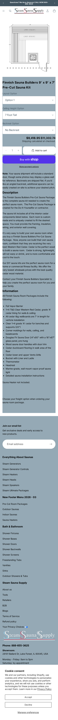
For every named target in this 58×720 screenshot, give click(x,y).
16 (39, 68)
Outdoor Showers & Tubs (15, 576)
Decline (28, 704)
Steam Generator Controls (15, 469)
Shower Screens (10, 554)
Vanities (6, 565)
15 (36, 68)
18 (44, 68)
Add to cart (41, 150)
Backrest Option (10, 123)
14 (33, 68)
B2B (4, 605)
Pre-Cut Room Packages (14, 504)
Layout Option (9, 93)
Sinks (5, 570)
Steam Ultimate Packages (15, 490)
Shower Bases (9, 538)
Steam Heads (9, 479)
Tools (5, 594)
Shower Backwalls (11, 549)
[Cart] (54, 10)
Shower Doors (9, 544)
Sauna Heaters (9, 520)
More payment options (29, 167)
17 (42, 68)
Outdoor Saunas (10, 509)
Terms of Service (10, 616)
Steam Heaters (9, 474)
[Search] (10, 10)
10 (21, 68)
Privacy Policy (44, 689)
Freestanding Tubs (11, 560)
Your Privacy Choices (13, 626)
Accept (28, 697)
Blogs (5, 610)
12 (27, 68)
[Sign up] (51, 444)
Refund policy (9, 621)
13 (30, 68)
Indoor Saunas (9, 514)
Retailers (6, 600)
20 (50, 68)
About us (7, 589)
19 (47, 68)
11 (24, 68)
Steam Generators (11, 463)
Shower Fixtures (10, 533)
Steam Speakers (10, 485)
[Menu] (3, 10)
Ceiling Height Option (13, 108)
